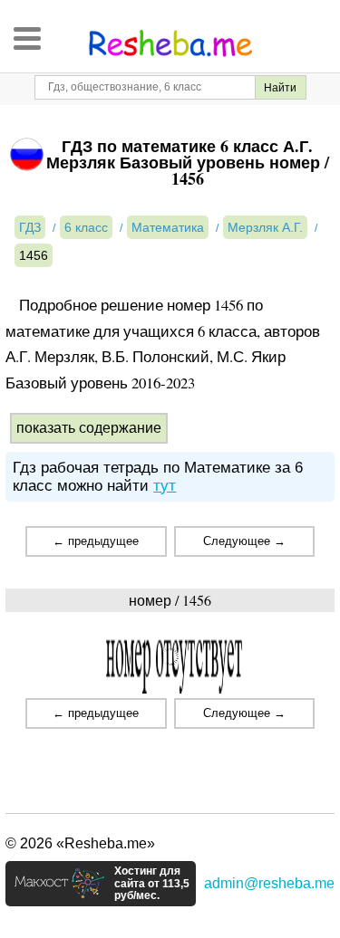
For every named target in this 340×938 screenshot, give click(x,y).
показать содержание (88, 428)
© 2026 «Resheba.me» (80, 843)
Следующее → (244, 541)
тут (164, 485)
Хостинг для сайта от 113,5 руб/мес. (151, 884)
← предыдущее (96, 541)
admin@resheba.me (269, 883)
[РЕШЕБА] (170, 43)
